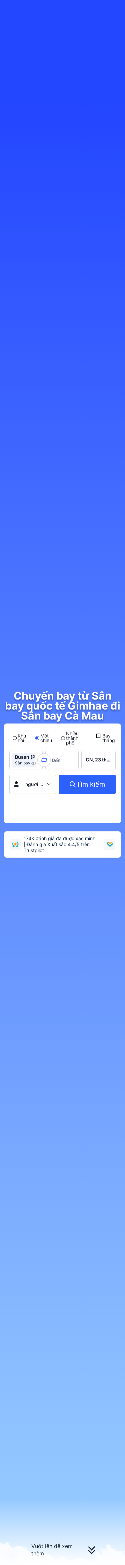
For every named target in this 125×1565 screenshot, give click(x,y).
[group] (26, 760)
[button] (114, 8)
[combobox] (57, 760)
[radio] (19, 738)
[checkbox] (105, 738)
